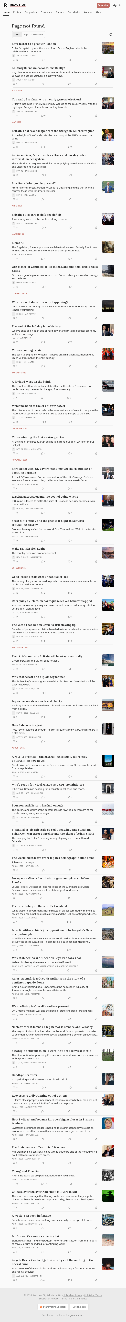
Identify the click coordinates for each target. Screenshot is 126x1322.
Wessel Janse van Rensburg (39, 966)
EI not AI (18, 243)
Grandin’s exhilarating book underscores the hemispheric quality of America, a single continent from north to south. (50, 988)
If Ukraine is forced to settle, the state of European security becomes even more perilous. (53, 502)
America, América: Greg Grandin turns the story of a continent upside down (48, 980)
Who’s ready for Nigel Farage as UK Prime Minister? (48, 784)
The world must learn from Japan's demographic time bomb (53, 858)
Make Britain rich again (28, 548)
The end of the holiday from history (36, 326)
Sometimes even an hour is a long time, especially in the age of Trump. (52, 1220)
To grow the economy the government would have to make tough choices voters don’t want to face (53, 607)
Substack (47, 1315)
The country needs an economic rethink (34, 553)
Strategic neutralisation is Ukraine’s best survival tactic (51, 1051)
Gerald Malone (33, 894)
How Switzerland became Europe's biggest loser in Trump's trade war (53, 1121)
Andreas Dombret (68, 966)
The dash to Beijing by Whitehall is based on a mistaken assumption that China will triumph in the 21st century (53, 356)
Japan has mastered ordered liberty (37, 701)
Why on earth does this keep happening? (40, 302)
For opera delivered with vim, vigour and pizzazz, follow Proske (50, 880)
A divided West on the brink (31, 381)
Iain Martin (30, 56)
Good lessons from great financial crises (40, 577)
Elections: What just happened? (34, 183)
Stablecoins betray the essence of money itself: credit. (42, 962)
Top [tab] (26, 34)
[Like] (14, 898)
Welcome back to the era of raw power (38, 406)
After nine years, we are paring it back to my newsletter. (43, 1175)
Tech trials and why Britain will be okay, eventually (47, 656)
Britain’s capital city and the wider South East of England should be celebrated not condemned (49, 49)
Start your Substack (54, 1306)
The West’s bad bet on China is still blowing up (44, 625)
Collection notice (78, 1298)
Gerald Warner (38, 1063)
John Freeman (32, 994)
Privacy (54, 1298)
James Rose (31, 918)
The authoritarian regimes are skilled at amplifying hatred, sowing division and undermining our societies (54, 165)
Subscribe (103, 5)
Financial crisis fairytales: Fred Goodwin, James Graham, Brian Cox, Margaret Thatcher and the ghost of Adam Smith (53, 831)
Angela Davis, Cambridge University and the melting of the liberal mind (53, 1262)
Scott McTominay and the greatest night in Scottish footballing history (48, 523)
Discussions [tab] (37, 34)
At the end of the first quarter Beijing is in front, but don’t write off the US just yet (53, 443)
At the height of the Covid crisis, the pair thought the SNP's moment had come (52, 137)
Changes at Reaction (26, 1171)
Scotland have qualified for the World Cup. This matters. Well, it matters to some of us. (53, 530)
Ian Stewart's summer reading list (35, 1236)
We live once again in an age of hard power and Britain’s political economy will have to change (54, 332)
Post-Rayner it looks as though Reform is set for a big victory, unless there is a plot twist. (55, 731)
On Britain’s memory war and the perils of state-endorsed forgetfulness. (52, 1010)
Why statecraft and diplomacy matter (38, 677)
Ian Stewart (31, 1248)
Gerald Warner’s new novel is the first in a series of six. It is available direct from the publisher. (54, 766)
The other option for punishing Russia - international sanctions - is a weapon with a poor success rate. (55, 1056)
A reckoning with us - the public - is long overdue (39, 219)
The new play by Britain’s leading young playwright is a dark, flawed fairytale (50, 839)
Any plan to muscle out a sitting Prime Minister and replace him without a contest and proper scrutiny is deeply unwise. (53, 74)
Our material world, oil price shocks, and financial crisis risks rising (55, 269)
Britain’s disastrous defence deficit (36, 215)
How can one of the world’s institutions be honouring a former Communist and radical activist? (54, 1270)
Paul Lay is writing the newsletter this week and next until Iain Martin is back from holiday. (55, 707)
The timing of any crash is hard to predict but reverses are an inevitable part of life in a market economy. (54, 582)
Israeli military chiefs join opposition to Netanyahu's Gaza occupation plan (52, 932)
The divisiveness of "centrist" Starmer (38, 1147)
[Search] (111, 34)
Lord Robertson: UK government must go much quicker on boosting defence (52, 471)
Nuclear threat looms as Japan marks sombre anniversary (52, 1027)
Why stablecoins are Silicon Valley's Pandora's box (47, 958)
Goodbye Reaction (24, 1075)
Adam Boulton (32, 1159)
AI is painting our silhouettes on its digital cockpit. (40, 1079)
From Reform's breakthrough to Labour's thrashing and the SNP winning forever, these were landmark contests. (53, 189)
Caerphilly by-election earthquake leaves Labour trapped (52, 601)
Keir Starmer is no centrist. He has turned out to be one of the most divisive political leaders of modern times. (54, 1153)
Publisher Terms (93, 1295)
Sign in (117, 5)
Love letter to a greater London (34, 44)
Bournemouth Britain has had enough (37, 805)
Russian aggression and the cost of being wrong (45, 496)
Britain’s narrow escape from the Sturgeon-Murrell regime (53, 131)
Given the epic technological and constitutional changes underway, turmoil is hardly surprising (54, 308)
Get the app (79, 1306)
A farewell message (23, 862)
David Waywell (33, 1083)
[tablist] (28, 34)
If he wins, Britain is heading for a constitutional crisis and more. (48, 788)
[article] (63, 52)
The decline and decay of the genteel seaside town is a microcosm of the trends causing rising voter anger (52, 811)
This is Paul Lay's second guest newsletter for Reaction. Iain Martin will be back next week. (53, 683)
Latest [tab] (17, 34)
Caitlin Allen (32, 866)
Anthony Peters (33, 1107)
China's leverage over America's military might (44, 1192)
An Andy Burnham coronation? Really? (38, 68)
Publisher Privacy (72, 1295)
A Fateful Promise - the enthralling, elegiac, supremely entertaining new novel (49, 759)
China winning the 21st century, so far (38, 437)
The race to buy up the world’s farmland (39, 906)
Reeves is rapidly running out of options (39, 1095)
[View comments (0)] (43, 60)
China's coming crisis (27, 350)
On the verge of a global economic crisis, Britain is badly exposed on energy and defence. (55, 276)
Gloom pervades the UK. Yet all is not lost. (35, 660)
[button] (6, 12)
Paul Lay (35, 689)
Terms (63, 1298)
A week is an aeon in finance (31, 1215)
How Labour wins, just (27, 725)
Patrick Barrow (33, 1014)
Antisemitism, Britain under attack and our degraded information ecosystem (49, 157)
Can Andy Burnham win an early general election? (46, 99)
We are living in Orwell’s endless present (40, 1006)
